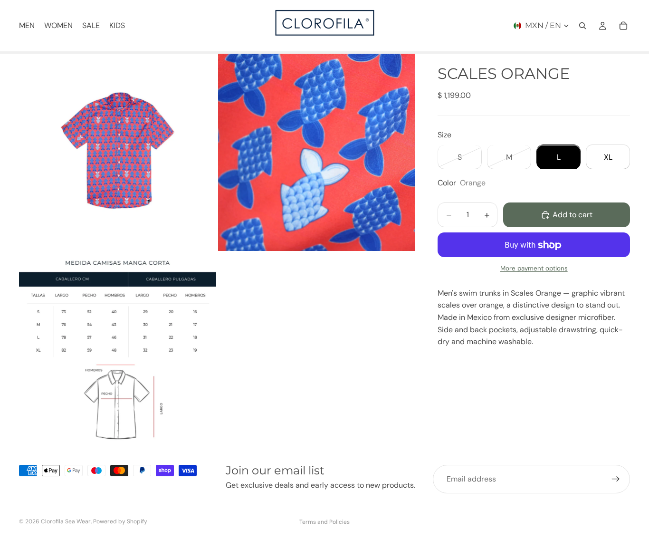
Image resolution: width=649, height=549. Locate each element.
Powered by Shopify (120, 521)
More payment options (534, 269)
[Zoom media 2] (316, 152)
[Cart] (623, 25)
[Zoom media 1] (117, 152)
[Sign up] (616, 479)
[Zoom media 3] (117, 352)
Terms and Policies (324, 522)
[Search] (582, 25)
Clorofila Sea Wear (66, 521)
